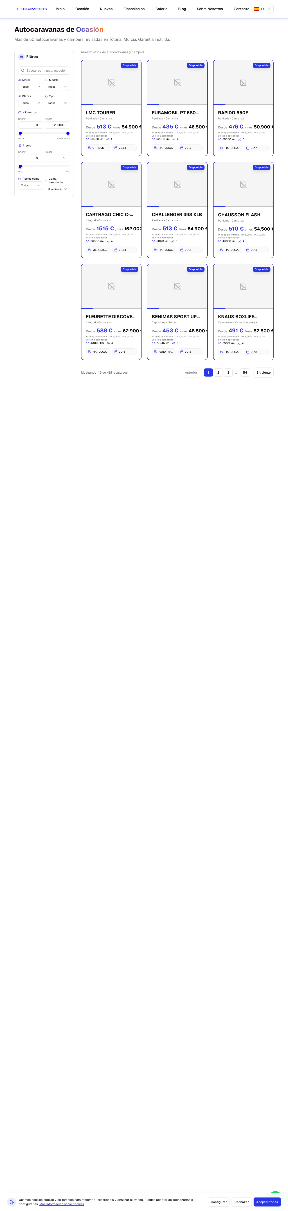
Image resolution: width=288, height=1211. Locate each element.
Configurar (219, 1202)
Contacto (241, 9)
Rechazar (241, 1202)
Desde (22, 119)
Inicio (60, 9)
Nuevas (106, 9)
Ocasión (82, 9)
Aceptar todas (267, 1202)
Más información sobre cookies (61, 1204)
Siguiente (263, 372)
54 (245, 372)
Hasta (48, 119)
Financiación (134, 9)
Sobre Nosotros (210, 9)
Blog (182, 9)
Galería (161, 9)
